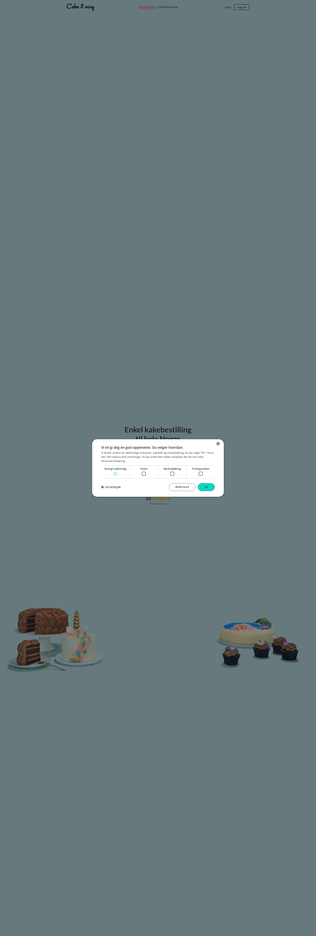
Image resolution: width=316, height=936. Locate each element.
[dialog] (158, 468)
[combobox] (218, 443)
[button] (111, 487)
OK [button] (206, 487)
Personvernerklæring (113, 460)
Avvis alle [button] (182, 486)
